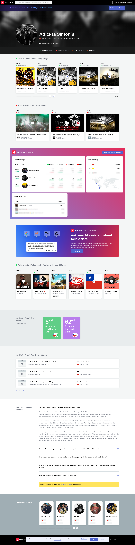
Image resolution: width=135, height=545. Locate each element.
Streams (61, 164)
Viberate (7, 2)
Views (80, 164)
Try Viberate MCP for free (117, 7)
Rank (16, 164)
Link (28, 205)
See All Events (20, 391)
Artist (23, 164)
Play (25, 76)
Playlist (17, 201)
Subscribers (71, 164)
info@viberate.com (66, 484)
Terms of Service (114, 540)
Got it (94, 539)
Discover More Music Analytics (123, 2)
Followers (51, 164)
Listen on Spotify (112, 96)
